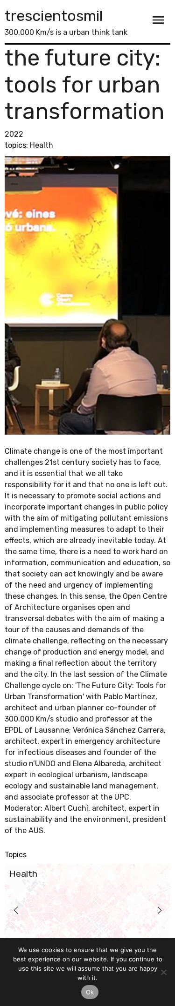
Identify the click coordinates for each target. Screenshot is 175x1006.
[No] (163, 972)
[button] (15, 910)
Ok (90, 992)
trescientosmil (54, 16)
